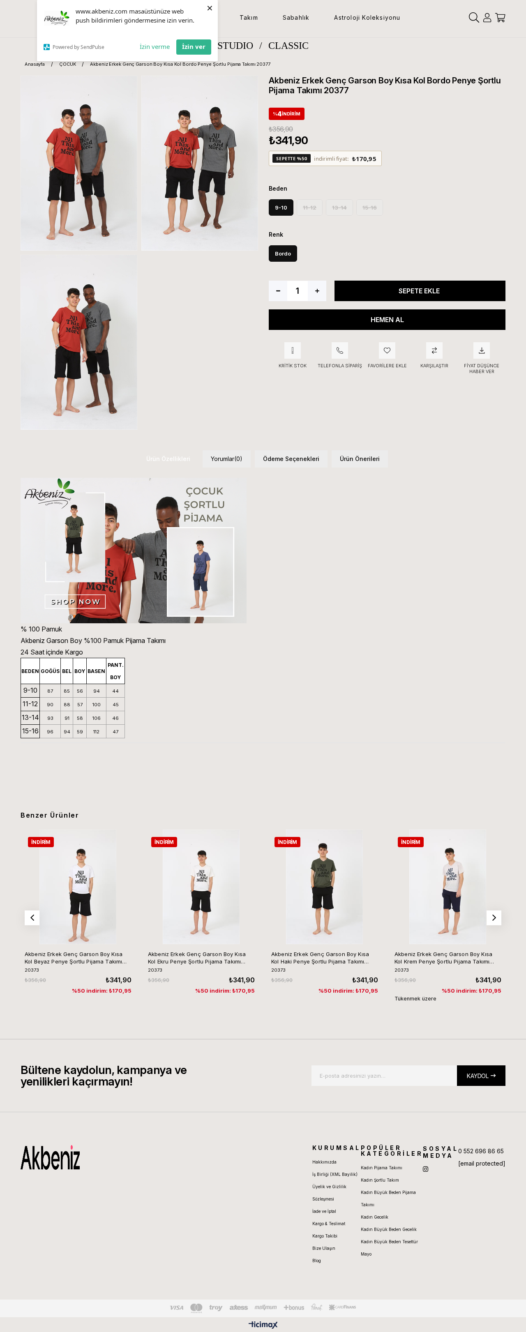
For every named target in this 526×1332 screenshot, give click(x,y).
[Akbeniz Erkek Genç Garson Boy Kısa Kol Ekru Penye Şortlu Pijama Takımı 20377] (201, 887)
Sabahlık (296, 17)
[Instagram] (425, 1169)
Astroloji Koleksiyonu (367, 17)
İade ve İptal (324, 1211)
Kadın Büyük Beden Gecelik (389, 1229)
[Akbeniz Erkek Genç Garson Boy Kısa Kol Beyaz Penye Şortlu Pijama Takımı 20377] (78, 887)
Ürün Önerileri (360, 458)
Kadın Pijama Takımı (381, 1167)
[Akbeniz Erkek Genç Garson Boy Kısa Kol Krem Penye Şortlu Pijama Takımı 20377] (447, 887)
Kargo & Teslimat (328, 1223)
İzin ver (193, 46)
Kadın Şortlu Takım (380, 1180)
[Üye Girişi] (487, 17)
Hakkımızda (324, 1161)
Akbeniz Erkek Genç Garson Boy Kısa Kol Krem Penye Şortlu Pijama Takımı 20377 (443, 958)
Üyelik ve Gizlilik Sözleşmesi (329, 1192)
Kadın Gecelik (374, 1216)
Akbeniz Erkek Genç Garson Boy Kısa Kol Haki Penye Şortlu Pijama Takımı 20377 (320, 958)
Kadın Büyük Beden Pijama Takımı (388, 1198)
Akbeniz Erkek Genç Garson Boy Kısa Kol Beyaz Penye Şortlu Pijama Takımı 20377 (73, 958)
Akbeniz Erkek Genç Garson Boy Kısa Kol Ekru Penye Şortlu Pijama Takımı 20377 (197, 958)
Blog (316, 1260)
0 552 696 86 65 (481, 1151)
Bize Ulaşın (323, 1248)
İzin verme (155, 46)
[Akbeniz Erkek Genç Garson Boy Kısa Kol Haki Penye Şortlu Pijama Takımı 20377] (324, 887)
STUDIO (235, 46)
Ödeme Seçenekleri (291, 458)
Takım (249, 17)
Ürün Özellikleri (168, 458)
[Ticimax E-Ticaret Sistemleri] (263, 1325)
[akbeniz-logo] (86, 1157)
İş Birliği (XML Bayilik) (335, 1174)
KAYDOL (478, 1075)
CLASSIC (288, 46)
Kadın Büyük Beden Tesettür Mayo (389, 1247)
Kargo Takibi (324, 1235)
